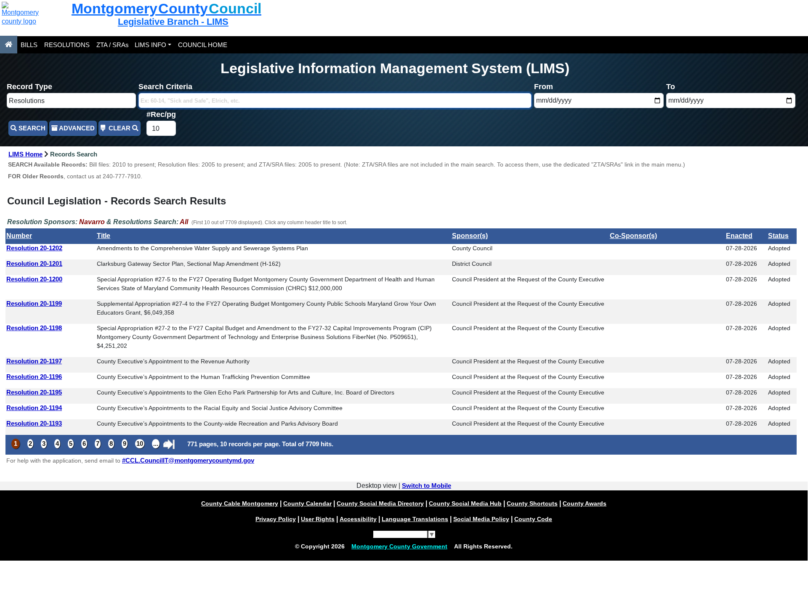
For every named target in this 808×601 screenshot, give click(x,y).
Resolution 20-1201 (34, 263)
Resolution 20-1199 (34, 303)
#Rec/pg (161, 114)
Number (19, 235)
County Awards (584, 503)
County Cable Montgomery (239, 503)
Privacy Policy (275, 519)
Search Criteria (165, 86)
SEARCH (31, 128)
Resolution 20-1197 (34, 361)
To (670, 86)
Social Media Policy (481, 519)
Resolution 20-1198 (34, 328)
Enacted (739, 235)
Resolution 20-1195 (34, 392)
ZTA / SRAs (112, 44)
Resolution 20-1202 (34, 248)
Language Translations (415, 519)
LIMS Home (25, 154)
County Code (533, 519)
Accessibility (358, 519)
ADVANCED (76, 128)
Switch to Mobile (426, 485)
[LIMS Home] (8, 44)
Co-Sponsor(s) (633, 235)
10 (139, 443)
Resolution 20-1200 (34, 279)
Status (778, 235)
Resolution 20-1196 (34, 376)
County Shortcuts (532, 503)
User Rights (318, 519)
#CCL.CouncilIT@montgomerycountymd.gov (188, 460)
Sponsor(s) (470, 235)
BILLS (29, 44)
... (155, 443)
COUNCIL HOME (202, 44)
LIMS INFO (150, 44)
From (543, 86)
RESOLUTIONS (67, 44)
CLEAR (119, 128)
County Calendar (307, 503)
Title (103, 235)
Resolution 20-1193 (34, 423)
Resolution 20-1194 (34, 408)
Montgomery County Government (399, 546)
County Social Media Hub (465, 503)
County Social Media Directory (380, 503)
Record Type (29, 86)
